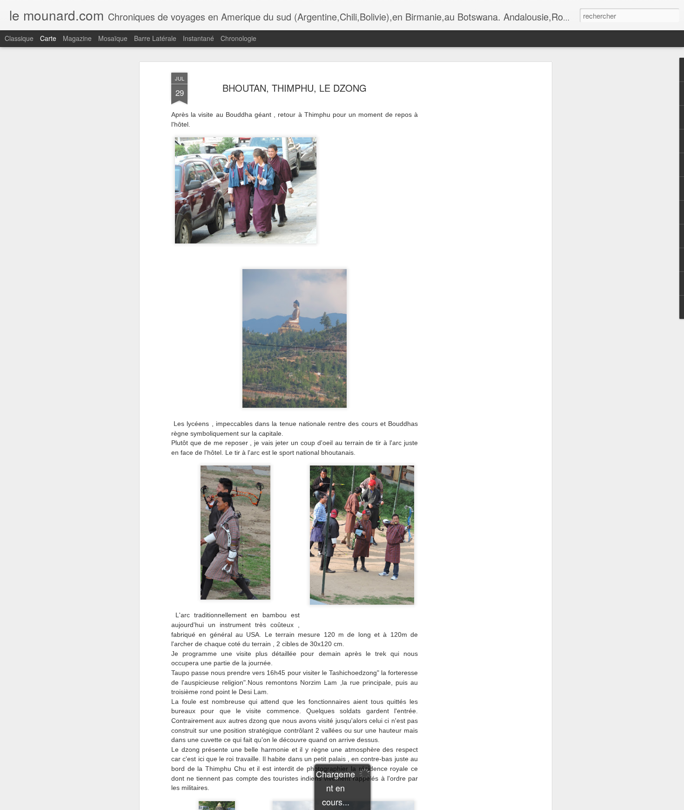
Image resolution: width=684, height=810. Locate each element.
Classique (19, 38)
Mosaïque (112, 38)
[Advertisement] (469, 219)
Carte (48, 38)
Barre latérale (155, 38)
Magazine (77, 38)
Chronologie (238, 38)
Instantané (198, 38)
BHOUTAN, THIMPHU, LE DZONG (294, 87)
